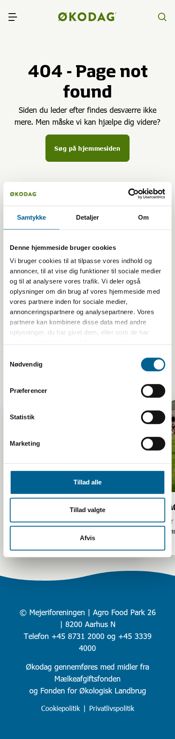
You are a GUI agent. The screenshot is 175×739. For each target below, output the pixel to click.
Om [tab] (143, 217)
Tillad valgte (87, 509)
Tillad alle (87, 482)
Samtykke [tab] (31, 217)
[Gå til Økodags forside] (87, 17)
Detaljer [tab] (87, 217)
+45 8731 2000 (77, 636)
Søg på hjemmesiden (87, 148)
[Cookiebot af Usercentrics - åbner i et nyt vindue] (128, 193)
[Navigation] (12, 17)
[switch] (153, 391)
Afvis (87, 537)
